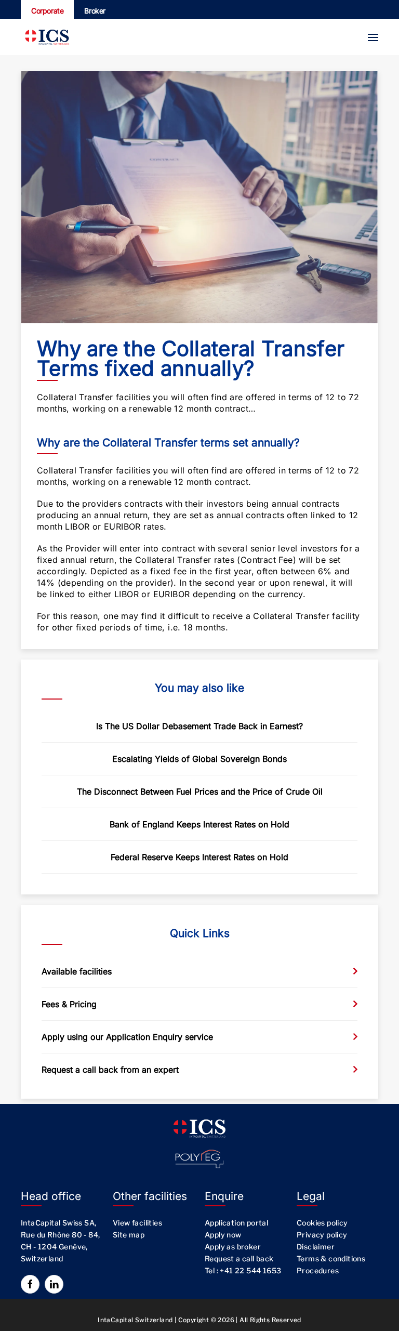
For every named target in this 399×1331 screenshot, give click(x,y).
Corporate (47, 10)
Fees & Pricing (69, 1004)
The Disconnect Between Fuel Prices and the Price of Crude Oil (200, 791)
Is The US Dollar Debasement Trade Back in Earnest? (199, 726)
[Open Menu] (373, 37)
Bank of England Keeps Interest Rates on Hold (199, 824)
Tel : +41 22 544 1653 (243, 1270)
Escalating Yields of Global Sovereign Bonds (199, 759)
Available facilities (77, 971)
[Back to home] (47, 37)
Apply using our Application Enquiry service (127, 1037)
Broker (94, 10)
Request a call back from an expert (110, 1069)
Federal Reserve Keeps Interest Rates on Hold (199, 857)
